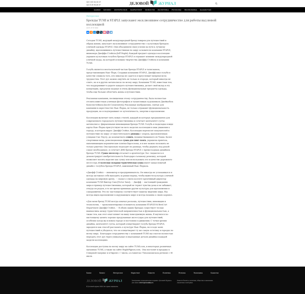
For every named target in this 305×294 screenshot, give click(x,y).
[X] (97, 32)
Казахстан (205, 10)
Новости (150, 10)
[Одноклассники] (91, 32)
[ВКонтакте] (87, 32)
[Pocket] (104, 32)
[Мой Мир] (94, 32)
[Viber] (107, 32)
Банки (97, 10)
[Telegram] (111, 32)
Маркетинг (136, 10)
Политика (163, 10)
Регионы (176, 10)
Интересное (120, 10)
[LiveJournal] (101, 32)
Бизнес (107, 10)
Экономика (190, 10)
